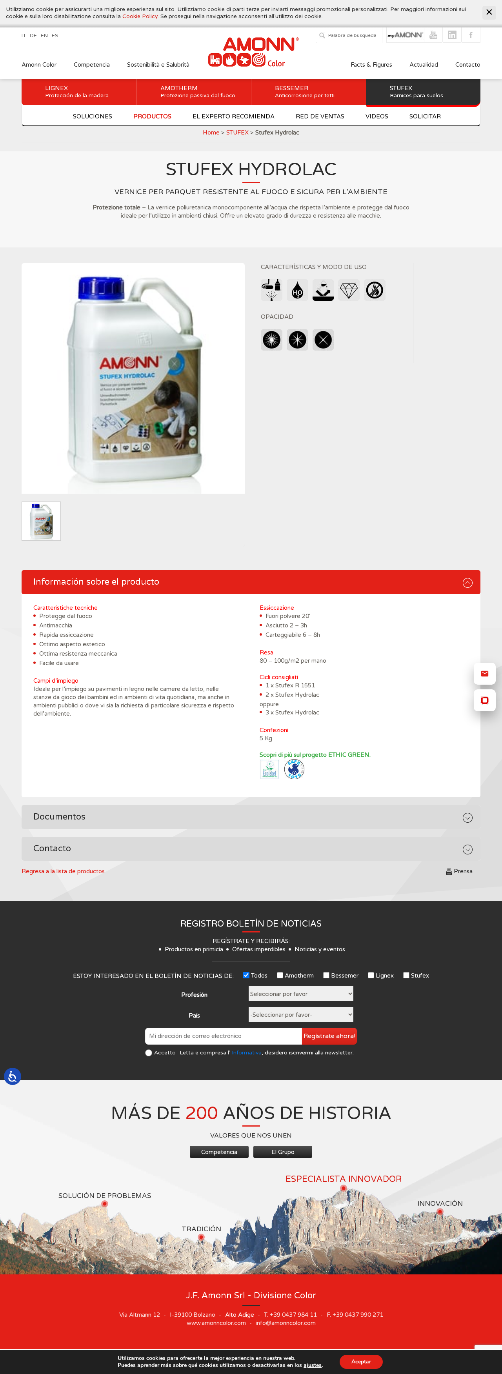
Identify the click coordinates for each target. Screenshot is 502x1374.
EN (44, 36)
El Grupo (283, 1152)
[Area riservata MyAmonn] (485, 700)
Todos (259, 975)
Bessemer (305, 92)
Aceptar (361, 1361)
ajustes (313, 1365)
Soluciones (92, 116)
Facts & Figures (371, 64)
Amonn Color (39, 64)
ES (55, 36)
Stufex (416, 92)
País (194, 1015)
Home (211, 132)
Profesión (194, 994)
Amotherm (197, 92)
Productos (152, 116)
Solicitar (425, 116)
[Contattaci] (485, 674)
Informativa (247, 1052)
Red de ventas (320, 116)
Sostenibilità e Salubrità (158, 64)
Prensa (463, 871)
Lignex (77, 92)
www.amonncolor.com (216, 1323)
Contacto (467, 64)
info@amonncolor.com (286, 1323)
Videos (377, 116)
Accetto (165, 1052)
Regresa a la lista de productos (63, 871)
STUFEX (237, 132)
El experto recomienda (234, 116)
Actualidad (424, 64)
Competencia (92, 64)
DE (33, 36)
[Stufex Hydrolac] (133, 378)
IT (24, 36)
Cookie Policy (140, 16)
